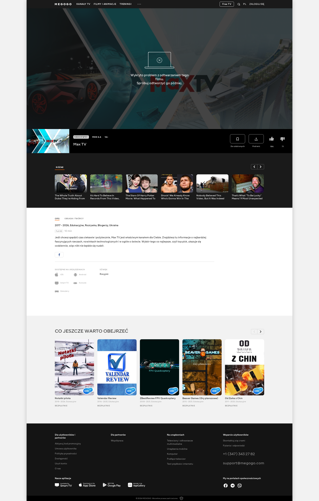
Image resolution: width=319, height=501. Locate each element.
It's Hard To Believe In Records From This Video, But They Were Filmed (104, 197)
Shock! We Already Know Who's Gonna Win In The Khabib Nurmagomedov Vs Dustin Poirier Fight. (176, 197)
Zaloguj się (256, 4)
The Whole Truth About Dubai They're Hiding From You (70, 197)
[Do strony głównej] (63, 4)
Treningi (125, 4)
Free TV (226, 4)
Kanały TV (83, 4)
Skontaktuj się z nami (234, 440)
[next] (261, 166)
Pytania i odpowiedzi (234, 445)
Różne (60, 167)
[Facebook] (225, 485)
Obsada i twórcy (74, 218)
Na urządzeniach (175, 434)
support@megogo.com (243, 463)
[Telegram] (232, 485)
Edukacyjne (77, 225)
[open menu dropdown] (139, 4)
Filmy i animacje (105, 4)
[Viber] (239, 485)
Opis (57, 218)
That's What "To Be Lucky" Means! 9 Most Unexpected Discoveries (247, 197)
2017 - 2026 (62, 225)
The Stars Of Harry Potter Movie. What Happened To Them (140, 197)
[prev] (254, 166)
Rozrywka (91, 225)
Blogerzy (103, 225)
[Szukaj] (239, 4)
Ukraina (113, 225)
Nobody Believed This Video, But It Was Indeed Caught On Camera (210, 197)
